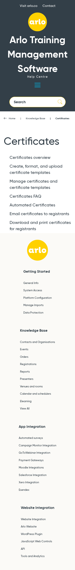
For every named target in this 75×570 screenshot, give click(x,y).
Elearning (25, 401)
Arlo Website (29, 526)
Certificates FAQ (25, 196)
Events (24, 349)
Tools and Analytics (33, 556)
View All (25, 408)
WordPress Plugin (31, 534)
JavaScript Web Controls (36, 541)
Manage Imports (33, 305)
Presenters (26, 378)
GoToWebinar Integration (34, 452)
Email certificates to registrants (39, 213)
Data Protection (33, 312)
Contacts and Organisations (37, 342)
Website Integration (37, 507)
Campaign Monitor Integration (37, 445)
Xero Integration (29, 482)
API (23, 548)
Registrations (28, 364)
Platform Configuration (37, 297)
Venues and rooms (31, 386)
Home (12, 118)
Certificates (62, 118)
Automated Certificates (32, 204)
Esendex (24, 489)
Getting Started (36, 271)
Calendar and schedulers (35, 393)
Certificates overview (30, 157)
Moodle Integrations (31, 467)
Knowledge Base (35, 118)
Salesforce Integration (32, 475)
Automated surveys (31, 437)
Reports (25, 371)
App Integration (32, 426)
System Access (32, 290)
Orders (24, 356)
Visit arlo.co (29, 6)
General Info (31, 283)
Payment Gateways (31, 460)
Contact (48, 6)
